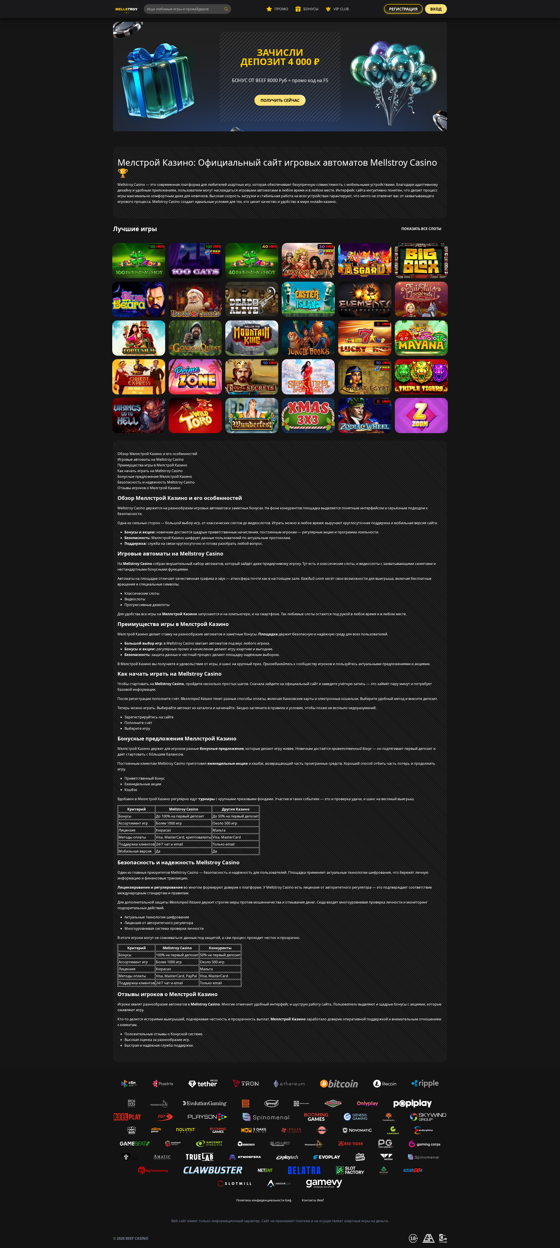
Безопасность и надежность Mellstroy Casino (156, 482)
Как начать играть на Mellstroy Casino (150, 470)
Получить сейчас (280, 100)
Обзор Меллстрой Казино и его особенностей (157, 453)
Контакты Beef (313, 1200)
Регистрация (403, 9)
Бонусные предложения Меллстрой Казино (154, 476)
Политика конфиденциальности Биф (263, 1200)
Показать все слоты (421, 228)
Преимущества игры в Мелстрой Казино (152, 465)
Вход (436, 9)
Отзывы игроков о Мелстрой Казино (148, 487)
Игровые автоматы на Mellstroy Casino (150, 459)
